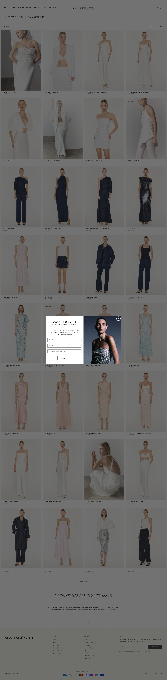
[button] (64, 322)
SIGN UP (64, 358)
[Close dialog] (118, 319)
